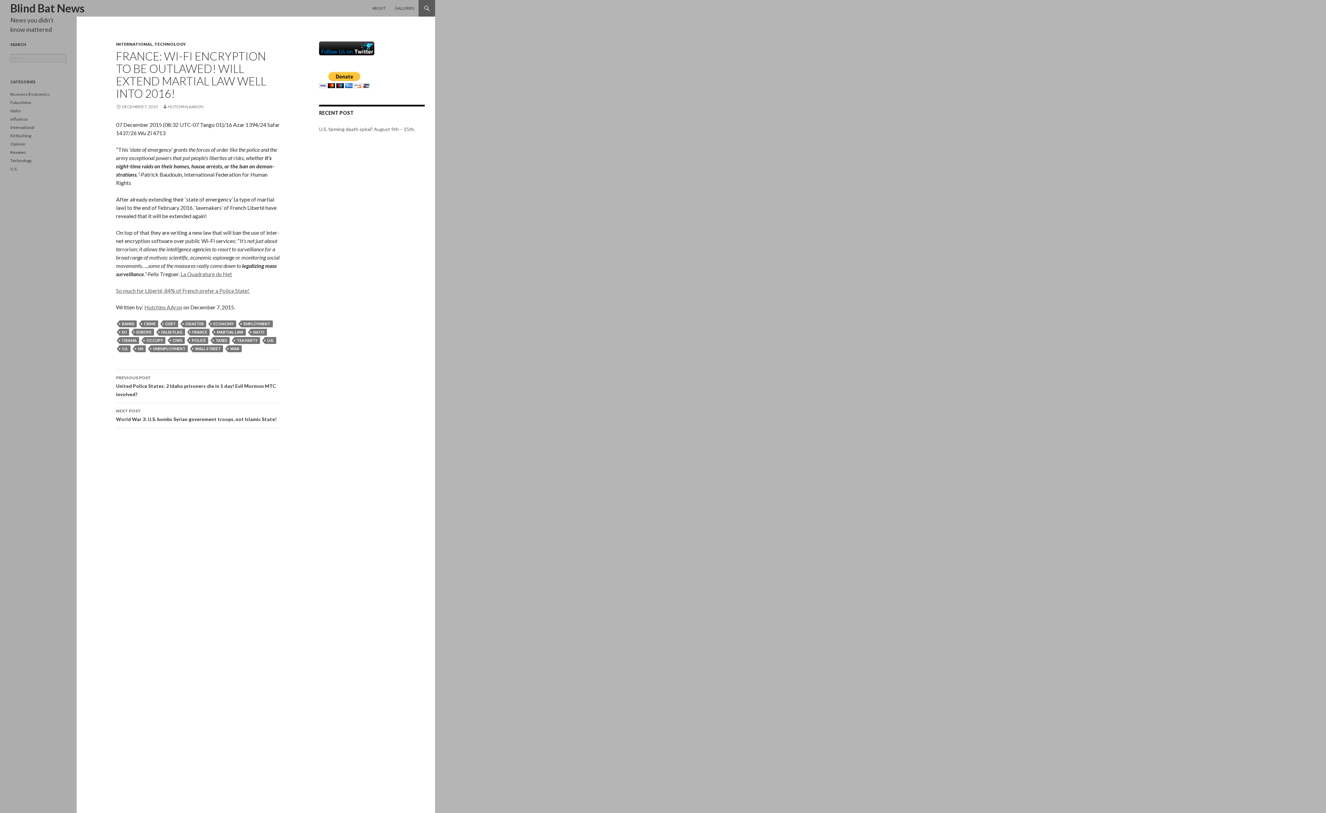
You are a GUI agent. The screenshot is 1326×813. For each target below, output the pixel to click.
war (234, 348)
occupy (154, 340)
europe (144, 332)
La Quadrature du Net (206, 274)
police (199, 340)
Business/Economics (30, 94)
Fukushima (20, 102)
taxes (221, 340)
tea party (247, 340)
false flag (172, 332)
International (134, 44)
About (379, 8)
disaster (194, 323)
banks (128, 323)
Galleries (404, 8)
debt (170, 323)
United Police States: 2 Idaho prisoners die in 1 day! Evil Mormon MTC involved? (196, 386)
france (199, 332)
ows (177, 340)
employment (256, 323)
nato (259, 332)
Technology (170, 44)
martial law (230, 332)
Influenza (19, 119)
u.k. (270, 340)
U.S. (14, 168)
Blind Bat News (47, 8)
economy (223, 323)
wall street (208, 348)
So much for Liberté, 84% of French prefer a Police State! (183, 290)
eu (124, 332)
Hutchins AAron (185, 106)
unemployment (169, 348)
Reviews (18, 152)
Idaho (15, 110)
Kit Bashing (20, 135)
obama (129, 340)
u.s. (125, 348)
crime (150, 323)
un (140, 348)
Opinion (17, 144)
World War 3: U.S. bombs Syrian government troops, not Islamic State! (196, 415)
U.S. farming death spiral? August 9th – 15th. (367, 129)
